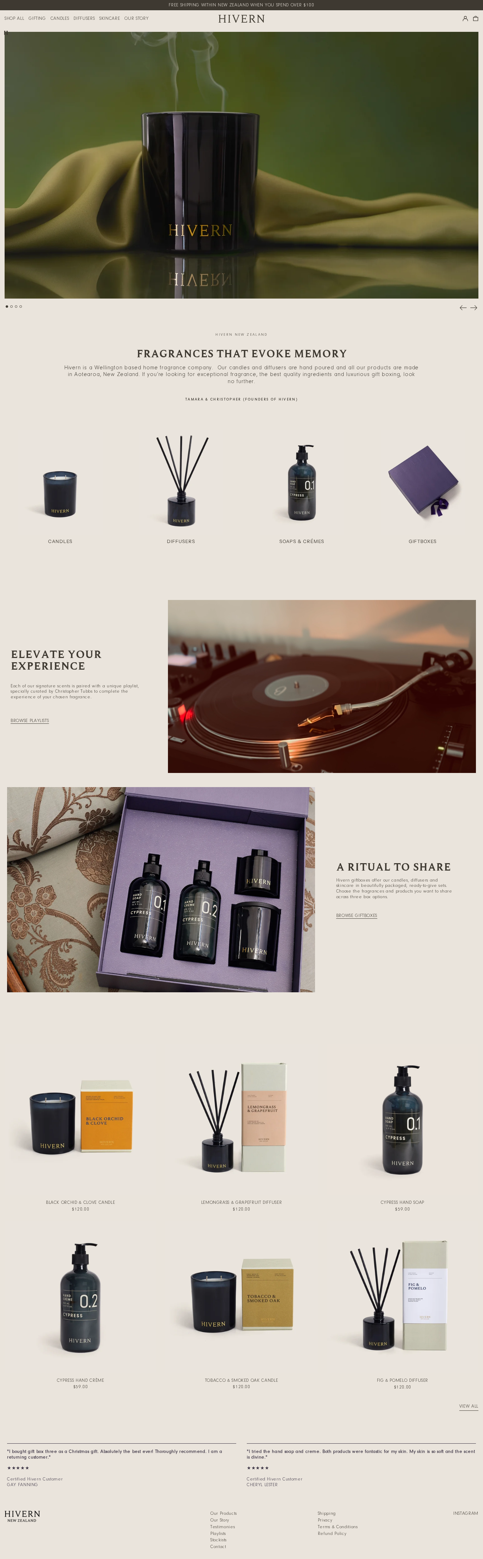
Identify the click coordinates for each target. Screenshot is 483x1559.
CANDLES (60, 18)
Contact (218, 1546)
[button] (475, 18)
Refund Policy (332, 1533)
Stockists (218, 1540)
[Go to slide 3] (16, 306)
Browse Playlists (30, 720)
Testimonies (222, 1527)
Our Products (223, 1513)
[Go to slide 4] (20, 306)
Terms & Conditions (338, 1527)
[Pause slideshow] (6, 33)
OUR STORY (136, 18)
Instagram (465, 1513)
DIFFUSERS (84, 18)
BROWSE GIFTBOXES (356, 915)
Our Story (219, 1520)
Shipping (327, 1513)
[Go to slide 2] (11, 306)
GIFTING (37, 18)
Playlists (218, 1533)
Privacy (325, 1520)
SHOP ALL (14, 18)
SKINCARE (109, 18)
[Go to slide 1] (7, 306)
